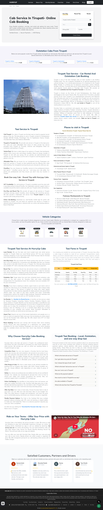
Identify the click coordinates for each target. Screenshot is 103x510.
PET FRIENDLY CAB (73, 496)
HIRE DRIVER (36, 498)
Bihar (75, 491)
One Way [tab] (65, 13)
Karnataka (45, 491)
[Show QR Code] (3, 503)
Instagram (79, 504)
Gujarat (23, 491)
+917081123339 (72, 284)
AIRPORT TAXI (83, 496)
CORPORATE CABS (10, 498)
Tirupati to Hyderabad (58, 61)
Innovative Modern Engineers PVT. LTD (49, 508)
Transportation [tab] (94, 268)
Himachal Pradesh (15, 491)
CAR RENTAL (16, 496)
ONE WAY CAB (10, 496)
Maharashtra (29, 491)
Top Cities (25, 502)
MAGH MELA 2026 (76, 498)
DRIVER (46, 498)
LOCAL (36, 496)
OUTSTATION (29, 498)
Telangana (83, 491)
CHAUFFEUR (42, 498)
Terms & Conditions (48, 502)
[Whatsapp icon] (99, 506)
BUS (79, 496)
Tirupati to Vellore (9, 61)
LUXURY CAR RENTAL (24, 496)
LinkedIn (72, 504)
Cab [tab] (58, 268)
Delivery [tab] (85, 268)
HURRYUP (13, 2)
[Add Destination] (89, 24)
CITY (25, 498)
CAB (19, 498)
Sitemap (78, 502)
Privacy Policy (65, 502)
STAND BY (32, 496)
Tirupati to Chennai (81, 61)
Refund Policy (72, 502)
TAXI (16, 498)
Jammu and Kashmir (64, 491)
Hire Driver (76, 2)
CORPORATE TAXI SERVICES (87, 498)
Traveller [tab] (67, 268)
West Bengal (90, 491)
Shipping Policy (57, 502)
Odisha (56, 491)
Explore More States (52, 493)
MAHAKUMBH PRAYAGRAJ (54, 498)
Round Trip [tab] (77, 13)
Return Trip (39, 2)
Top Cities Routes (33, 502)
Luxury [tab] (76, 268)
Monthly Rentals (50, 2)
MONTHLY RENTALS (91, 496)
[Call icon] (99, 502)
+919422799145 (41, 504)
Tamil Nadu (51, 491)
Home (10, 6)
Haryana (72, 491)
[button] (90, 20)
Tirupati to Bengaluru (34, 61)
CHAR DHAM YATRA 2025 (66, 498)
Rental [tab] (89, 13)
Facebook (65, 504)
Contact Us (40, 502)
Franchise (60, 2)
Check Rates (76, 35)
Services (30, 2)
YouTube (92, 504)
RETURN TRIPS (48, 496)
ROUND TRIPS (41, 496)
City (14, 6)
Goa (79, 491)
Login (90, 2)
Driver (68, 2)
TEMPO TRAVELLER (64, 496)
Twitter (85, 504)
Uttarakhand (97, 491)
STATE (21, 498)
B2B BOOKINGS (55, 496)
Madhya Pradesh (38, 491)
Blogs (83, 2)
